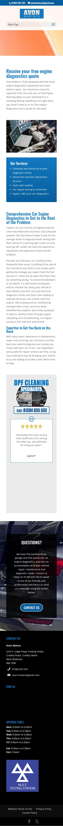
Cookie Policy (29, 812)
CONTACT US (31, 607)
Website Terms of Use (20, 808)
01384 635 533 (20, 669)
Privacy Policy (43, 808)
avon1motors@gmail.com (25, 675)
